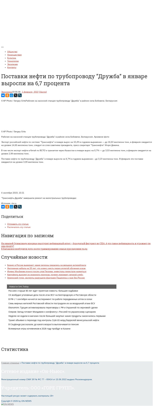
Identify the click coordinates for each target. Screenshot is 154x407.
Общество (12, 51)
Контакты (11, 67)
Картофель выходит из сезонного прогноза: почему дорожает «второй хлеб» (45, 274)
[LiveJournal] (20, 95)
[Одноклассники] (7, 95)
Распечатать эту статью (19, 227)
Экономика (6, 92)
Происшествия (14, 55)
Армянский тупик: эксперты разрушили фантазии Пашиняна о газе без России (46, 278)
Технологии (13, 61)
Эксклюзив (12, 64)
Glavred (43, 92)
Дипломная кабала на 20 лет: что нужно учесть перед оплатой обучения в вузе (46, 268)
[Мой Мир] (11, 95)
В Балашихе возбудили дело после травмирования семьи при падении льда (44, 248)
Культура (11, 58)
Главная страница (10, 363)
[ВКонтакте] (3, 95)
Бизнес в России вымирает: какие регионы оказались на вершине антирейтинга (46, 265)
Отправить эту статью (18, 224)
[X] (15, 95)
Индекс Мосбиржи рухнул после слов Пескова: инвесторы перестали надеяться (46, 271)
